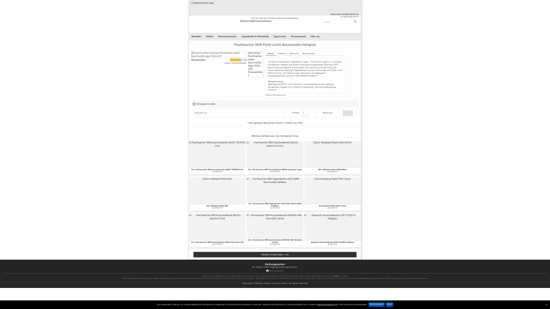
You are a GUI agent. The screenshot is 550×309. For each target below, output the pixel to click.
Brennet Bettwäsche (228, 278)
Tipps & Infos (279, 36)
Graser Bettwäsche (184, 278)
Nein (389, 304)
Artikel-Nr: (228, 63)
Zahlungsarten (237, 276)
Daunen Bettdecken (206, 278)
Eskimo (424, 278)
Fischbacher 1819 (381, 278)
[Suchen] (356, 21)
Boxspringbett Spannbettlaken (256, 278)
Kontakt (344, 276)
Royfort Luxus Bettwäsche (405, 278)
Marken (209, 36)
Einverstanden (376, 304)
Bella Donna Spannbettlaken (356, 278)
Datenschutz (221, 276)
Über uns (315, 36)
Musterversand (298, 36)
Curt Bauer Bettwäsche (160, 278)
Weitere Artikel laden (275, 254)
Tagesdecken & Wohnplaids (255, 36)
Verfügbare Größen (218, 104)
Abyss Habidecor (282, 278)
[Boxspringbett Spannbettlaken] (202, 3)
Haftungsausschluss (321, 276)
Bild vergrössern (198, 60)
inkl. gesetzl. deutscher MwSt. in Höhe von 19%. (275, 123)
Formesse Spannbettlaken (327, 278)
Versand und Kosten (257, 276)
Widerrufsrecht (277, 276)
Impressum (207, 276)
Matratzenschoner (227, 36)
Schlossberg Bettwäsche (134, 278)
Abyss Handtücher (302, 278)
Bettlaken (196, 36)
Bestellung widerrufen (298, 276)
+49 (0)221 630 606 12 (349, 16)
